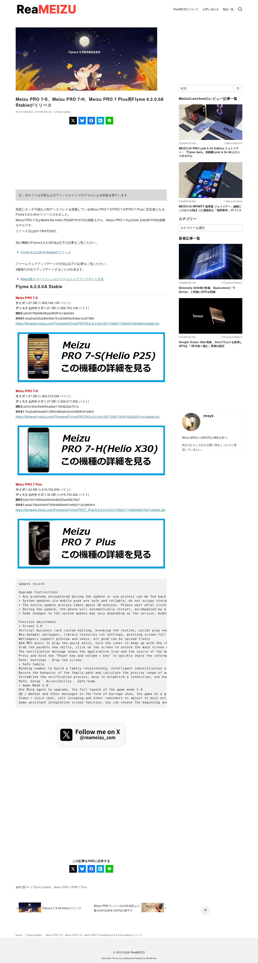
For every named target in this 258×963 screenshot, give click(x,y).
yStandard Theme (110, 958)
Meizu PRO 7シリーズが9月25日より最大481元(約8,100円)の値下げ (117, 908)
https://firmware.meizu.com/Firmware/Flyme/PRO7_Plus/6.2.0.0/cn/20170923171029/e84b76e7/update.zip (90, 510)
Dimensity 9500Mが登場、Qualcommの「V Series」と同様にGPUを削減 (207, 289)
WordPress (151, 958)
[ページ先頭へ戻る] (205, 910)
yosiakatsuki (128, 958)
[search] (237, 88)
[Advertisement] (91, 156)
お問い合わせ (210, 9)
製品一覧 (228, 9)
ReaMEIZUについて (185, 9)
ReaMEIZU (138, 952)
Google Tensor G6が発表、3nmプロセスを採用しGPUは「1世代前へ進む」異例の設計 (210, 344)
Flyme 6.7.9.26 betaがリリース (61, 908)
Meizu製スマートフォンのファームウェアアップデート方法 (62, 279)
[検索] (240, 9)
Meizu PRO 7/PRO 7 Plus (70, 887)
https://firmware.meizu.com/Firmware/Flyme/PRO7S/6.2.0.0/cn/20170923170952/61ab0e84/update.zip (87, 323)
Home (19, 935)
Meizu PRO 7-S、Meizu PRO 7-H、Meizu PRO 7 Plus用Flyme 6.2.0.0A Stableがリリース (94, 935)
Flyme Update (63, 111)
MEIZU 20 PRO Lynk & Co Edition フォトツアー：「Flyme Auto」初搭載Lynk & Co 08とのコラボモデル (209, 152)
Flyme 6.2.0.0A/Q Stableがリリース (46, 252)
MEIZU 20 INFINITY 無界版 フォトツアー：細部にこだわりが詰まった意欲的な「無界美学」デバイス (210, 208)
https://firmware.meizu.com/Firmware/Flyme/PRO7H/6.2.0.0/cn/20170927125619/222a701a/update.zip (87, 416)
